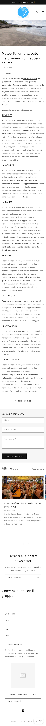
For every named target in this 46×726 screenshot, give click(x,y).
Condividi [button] (8, 73)
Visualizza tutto (38, 469)
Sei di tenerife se (19, 721)
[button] (3, 12)
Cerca (7, 620)
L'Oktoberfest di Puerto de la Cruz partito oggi (22, 505)
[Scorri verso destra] (28, 544)
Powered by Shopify (29, 721)
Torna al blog (24, 400)
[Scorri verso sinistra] (17, 544)
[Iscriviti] (38, 577)
